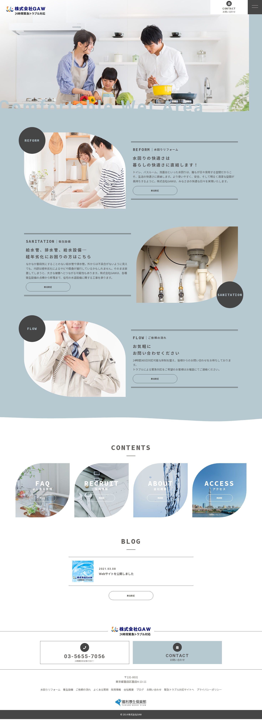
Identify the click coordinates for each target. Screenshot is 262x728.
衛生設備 (68, 689)
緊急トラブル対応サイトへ (179, 689)
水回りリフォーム (50, 689)
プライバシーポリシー (209, 689)
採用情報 (116, 689)
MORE (155, 190)
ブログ (140, 689)
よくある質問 (100, 689)
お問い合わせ (154, 689)
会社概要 (129, 689)
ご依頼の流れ (83, 689)
